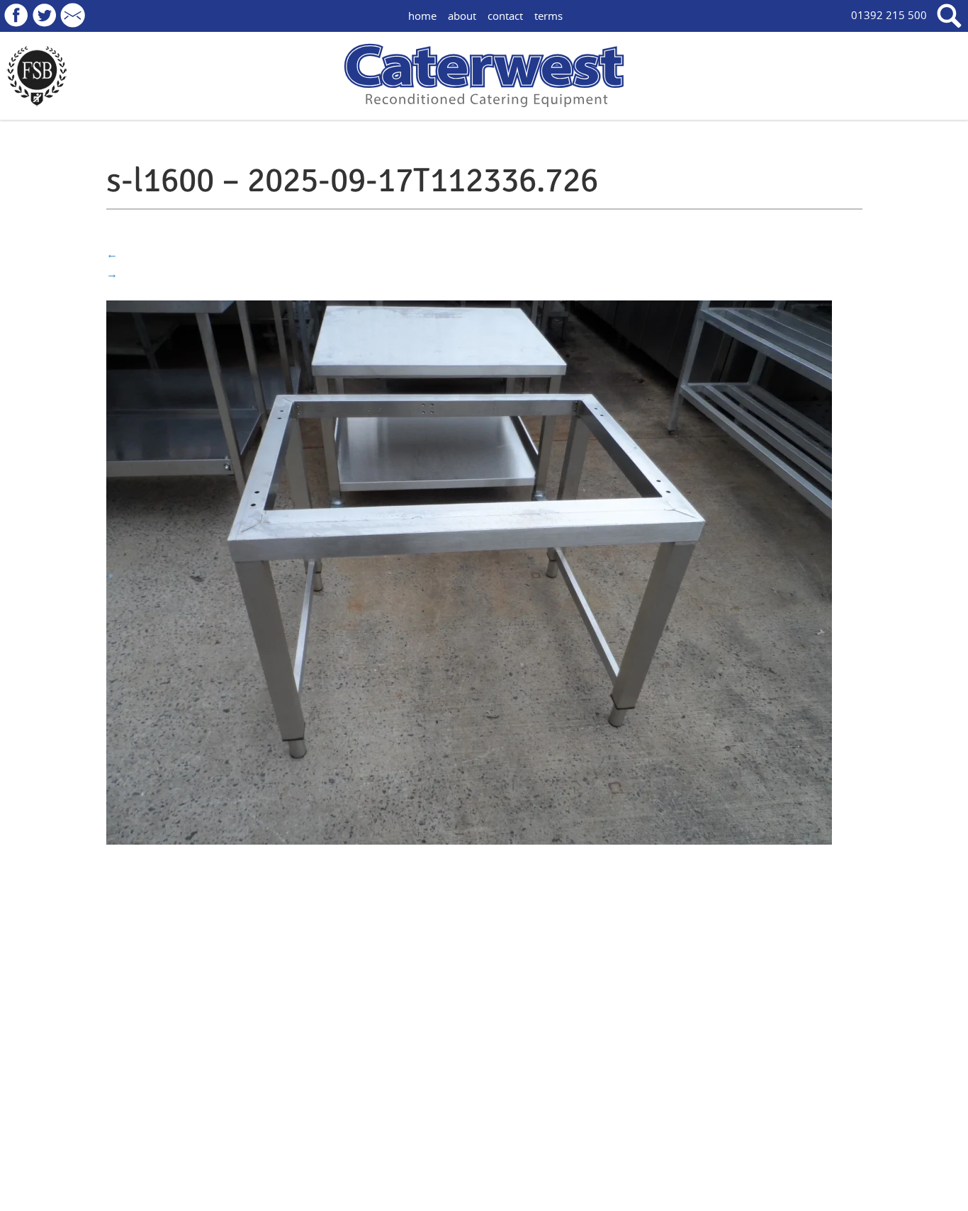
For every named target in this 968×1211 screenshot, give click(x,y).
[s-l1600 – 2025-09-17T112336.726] (469, 571)
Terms (548, 16)
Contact (505, 16)
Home (422, 16)
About (462, 16)
